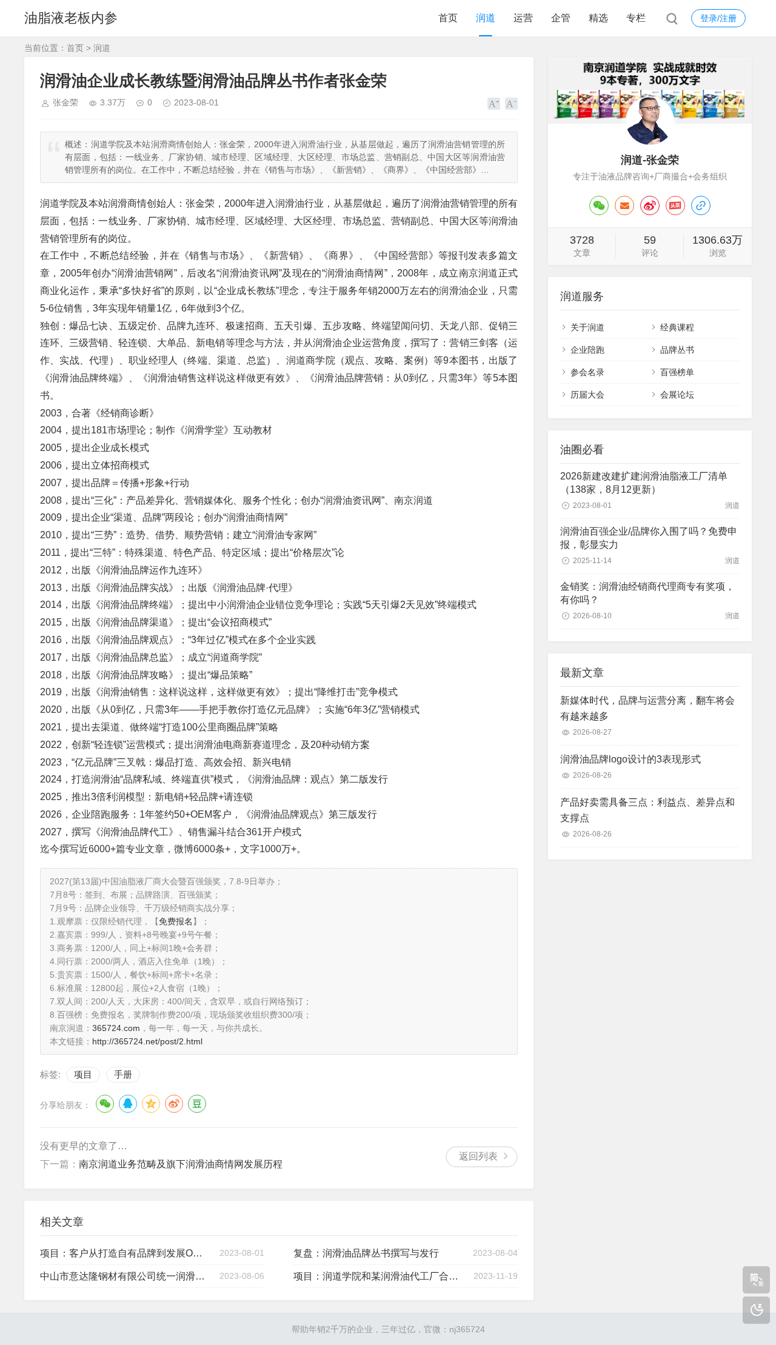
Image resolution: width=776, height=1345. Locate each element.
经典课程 (677, 327)
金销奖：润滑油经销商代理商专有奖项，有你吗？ (647, 593)
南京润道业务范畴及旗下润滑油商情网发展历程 (181, 1164)
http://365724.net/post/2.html (147, 1041)
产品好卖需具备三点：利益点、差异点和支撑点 (647, 810)
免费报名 (176, 921)
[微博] (650, 205)
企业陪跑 (587, 350)
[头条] (675, 205)
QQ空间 (151, 1104)
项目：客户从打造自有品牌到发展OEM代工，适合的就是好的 (124, 1253)
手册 (123, 1074)
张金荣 (65, 102)
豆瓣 (197, 1104)
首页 (448, 18)
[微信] (599, 205)
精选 (598, 18)
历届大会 (587, 394)
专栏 (636, 18)
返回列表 (478, 1156)
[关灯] (756, 1310)
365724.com (116, 1028)
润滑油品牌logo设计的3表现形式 (630, 759)
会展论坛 (677, 394)
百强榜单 (677, 372)
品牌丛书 (677, 350)
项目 (83, 1074)
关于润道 (587, 327)
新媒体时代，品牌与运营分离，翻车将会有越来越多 (647, 708)
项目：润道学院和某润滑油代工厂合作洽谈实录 (377, 1276)
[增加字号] (493, 104)
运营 (523, 18)
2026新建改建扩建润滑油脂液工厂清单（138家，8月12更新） (644, 483)
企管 (560, 18)
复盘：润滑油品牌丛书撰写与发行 (366, 1253)
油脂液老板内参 (71, 17)
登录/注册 (718, 18)
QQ (128, 1104)
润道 (485, 18)
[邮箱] (624, 205)
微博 (174, 1104)
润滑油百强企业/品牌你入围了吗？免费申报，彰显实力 (648, 538)
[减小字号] (511, 104)
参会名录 (587, 372)
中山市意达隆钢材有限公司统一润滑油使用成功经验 (124, 1276)
